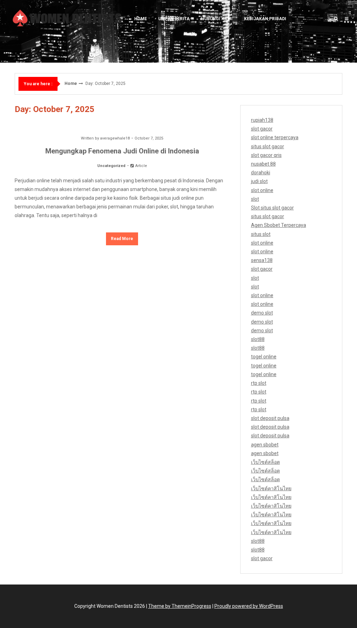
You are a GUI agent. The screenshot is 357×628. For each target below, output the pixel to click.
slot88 (258, 339)
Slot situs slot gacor (272, 207)
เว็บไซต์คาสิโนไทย (271, 488)
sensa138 (262, 260)
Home (140, 18)
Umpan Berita (174, 18)
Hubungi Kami (217, 18)
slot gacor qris (266, 155)
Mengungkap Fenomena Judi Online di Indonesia (122, 151)
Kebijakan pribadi (265, 18)
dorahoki (260, 172)
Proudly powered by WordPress (248, 606)
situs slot (261, 234)
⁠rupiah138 (262, 120)
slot (255, 199)
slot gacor (262, 129)
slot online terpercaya (274, 137)
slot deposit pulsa (270, 418)
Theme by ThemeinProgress (179, 606)
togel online (263, 356)
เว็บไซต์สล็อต (265, 462)
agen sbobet (265, 444)
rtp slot (258, 383)
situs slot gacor (267, 146)
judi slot (259, 181)
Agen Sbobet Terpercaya (278, 225)
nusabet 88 (263, 164)
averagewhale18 (115, 138)
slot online (262, 190)
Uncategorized (111, 166)
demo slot (262, 313)
